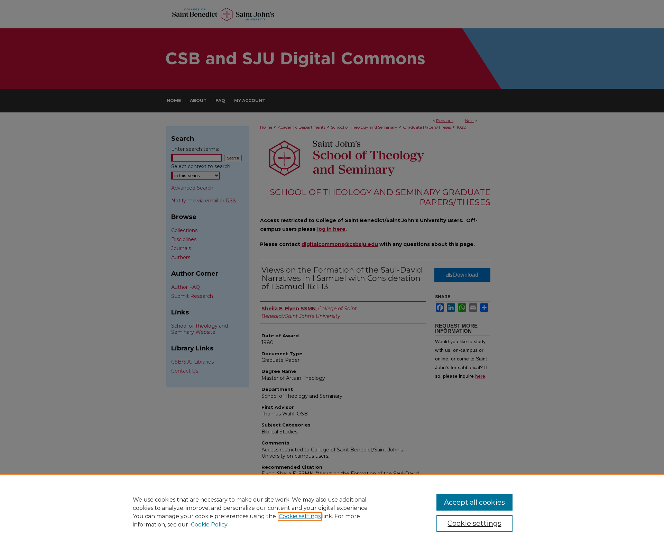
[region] (332, 512)
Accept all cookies (474, 502)
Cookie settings (300, 516)
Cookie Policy (209, 524)
